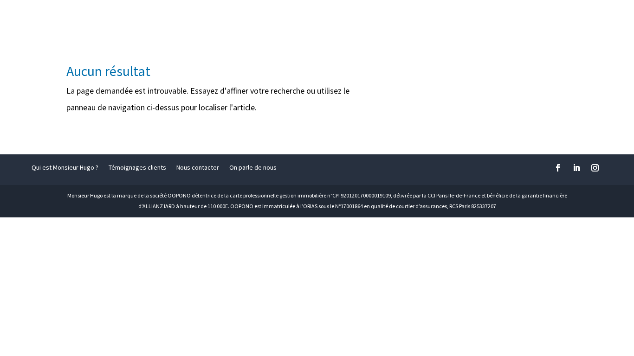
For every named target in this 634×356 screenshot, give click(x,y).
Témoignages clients (137, 168)
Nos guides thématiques (493, 19)
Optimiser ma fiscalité (160, 19)
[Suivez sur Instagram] (595, 167)
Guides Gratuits (589, 19)
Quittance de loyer (400, 19)
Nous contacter (197, 168)
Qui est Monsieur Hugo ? (65, 168)
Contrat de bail (242, 19)
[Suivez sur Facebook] (557, 167)
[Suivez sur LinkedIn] (576, 167)
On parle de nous (253, 168)
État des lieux (318, 19)
